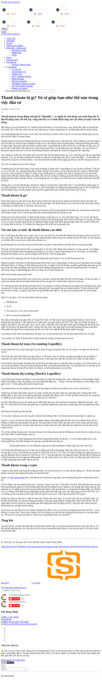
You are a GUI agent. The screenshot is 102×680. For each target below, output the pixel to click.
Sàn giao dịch (12, 60)
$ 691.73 (67, 10)
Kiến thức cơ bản (19, 50)
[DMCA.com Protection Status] (7, 663)
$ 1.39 (60, 22)
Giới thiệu (10, 41)
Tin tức (9, 43)
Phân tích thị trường (14, 45)
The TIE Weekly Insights (22, 86)
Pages (8, 57)
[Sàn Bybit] (6, 619)
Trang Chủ (10, 38)
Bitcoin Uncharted (19, 81)
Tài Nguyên (11, 62)
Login (3, 31)
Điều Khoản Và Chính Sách (13, 660)
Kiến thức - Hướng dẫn (16, 48)
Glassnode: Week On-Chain (23, 83)
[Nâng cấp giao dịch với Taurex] (15, 622)
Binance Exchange (19, 88)
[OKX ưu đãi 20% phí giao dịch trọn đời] (19, 624)
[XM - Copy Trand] (9, 617)
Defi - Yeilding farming (21, 76)
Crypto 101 (16, 69)
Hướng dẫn (16, 53)
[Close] (3, 666)
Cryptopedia (11, 67)
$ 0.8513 (38, 22)
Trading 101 (17, 74)
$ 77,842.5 (14, 10)
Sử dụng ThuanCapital (21, 64)
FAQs (14, 55)
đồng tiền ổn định (17, 477)
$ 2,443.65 (41, 10)
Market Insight (18, 79)
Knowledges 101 (19, 72)
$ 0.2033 (13, 22)
